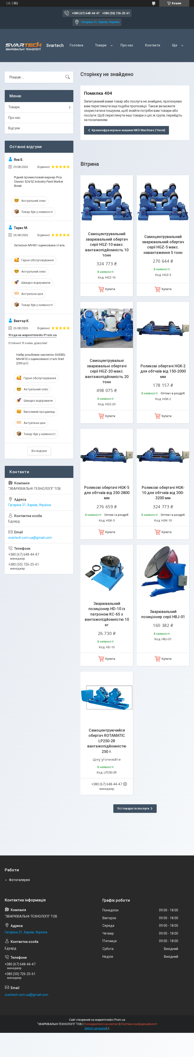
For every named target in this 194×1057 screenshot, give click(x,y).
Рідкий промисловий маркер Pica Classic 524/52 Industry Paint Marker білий (38, 181)
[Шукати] (67, 77)
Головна (76, 45)
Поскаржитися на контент (101, 1024)
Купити (110, 289)
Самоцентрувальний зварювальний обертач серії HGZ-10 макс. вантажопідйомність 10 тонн (106, 244)
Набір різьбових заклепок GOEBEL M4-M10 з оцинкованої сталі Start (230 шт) (41, 359)
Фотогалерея (19, 880)
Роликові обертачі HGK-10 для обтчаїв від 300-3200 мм (163, 492)
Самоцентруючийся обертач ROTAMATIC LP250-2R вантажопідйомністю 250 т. (106, 741)
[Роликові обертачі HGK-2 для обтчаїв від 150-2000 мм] (163, 328)
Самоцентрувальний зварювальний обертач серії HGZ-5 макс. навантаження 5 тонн (163, 244)
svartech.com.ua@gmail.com (30, 538)
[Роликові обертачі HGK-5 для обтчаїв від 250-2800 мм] (106, 455)
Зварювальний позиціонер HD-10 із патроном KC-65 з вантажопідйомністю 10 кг (107, 614)
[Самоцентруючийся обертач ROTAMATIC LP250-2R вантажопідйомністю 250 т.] (106, 698)
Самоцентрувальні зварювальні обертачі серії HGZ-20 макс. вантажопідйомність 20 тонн (106, 371)
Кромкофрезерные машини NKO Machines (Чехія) (128, 130)
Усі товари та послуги (133, 808)
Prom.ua (119, 1019)
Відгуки (14, 128)
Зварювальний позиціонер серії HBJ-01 (163, 614)
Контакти (152, 45)
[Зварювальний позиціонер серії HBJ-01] (163, 571)
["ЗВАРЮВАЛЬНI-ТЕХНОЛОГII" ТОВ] (24, 45)
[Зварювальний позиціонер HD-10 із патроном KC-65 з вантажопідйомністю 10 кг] (106, 571)
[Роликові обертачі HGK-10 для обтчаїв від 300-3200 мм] (163, 455)
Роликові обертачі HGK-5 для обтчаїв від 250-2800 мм (106, 492)
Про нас (126, 45)
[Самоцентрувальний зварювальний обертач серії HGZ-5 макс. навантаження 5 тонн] (163, 201)
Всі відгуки (39, 451)
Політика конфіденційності (139, 1024)
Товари (100, 45)
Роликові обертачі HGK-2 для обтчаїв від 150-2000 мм (163, 371)
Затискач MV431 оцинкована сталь (39, 245)
